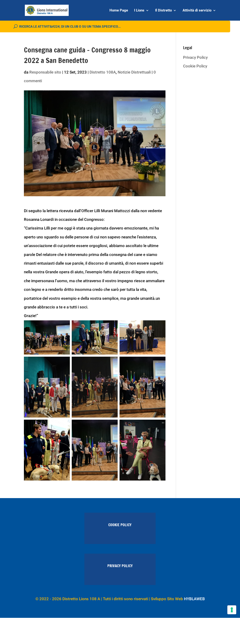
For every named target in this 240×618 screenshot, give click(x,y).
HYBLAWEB (194, 598)
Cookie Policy (195, 66)
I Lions (139, 10)
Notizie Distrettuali (134, 72)
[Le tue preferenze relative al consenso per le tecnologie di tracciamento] (231, 609)
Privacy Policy (195, 57)
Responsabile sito (45, 72)
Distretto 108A (103, 72)
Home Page (118, 10)
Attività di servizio (197, 10)
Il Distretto (163, 10)
